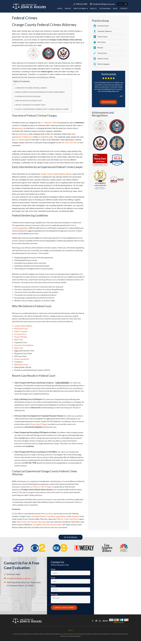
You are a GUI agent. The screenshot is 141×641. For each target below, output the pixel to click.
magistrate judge (46, 137)
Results (93, 8)
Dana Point (73, 519)
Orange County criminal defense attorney (56, 174)
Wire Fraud (18, 340)
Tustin (66, 519)
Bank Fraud (18, 348)
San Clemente (32, 522)
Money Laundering (21, 359)
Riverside (46, 525)
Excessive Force (20, 334)
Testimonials (104, 8)
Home (59, 8)
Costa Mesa (50, 516)
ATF (71, 143)
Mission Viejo (22, 522)
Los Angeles (37, 525)
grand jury (18, 128)
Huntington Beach (38, 516)
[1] (18, 492)
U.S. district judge (22, 140)
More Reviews (108, 102)
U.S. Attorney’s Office (49, 123)
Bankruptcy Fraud (21, 364)
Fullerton (59, 519)
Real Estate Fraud (21, 329)
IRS (75, 143)
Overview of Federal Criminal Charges (31, 88)
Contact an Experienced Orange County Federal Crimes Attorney (42, 109)
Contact (124, 8)
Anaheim (75, 516)
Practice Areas (80, 8)
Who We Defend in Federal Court (29, 100)
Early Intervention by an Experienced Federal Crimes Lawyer (40, 92)
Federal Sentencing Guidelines (28, 96)
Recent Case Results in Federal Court (31, 105)
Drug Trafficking (20, 337)
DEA (67, 143)
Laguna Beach (61, 516)
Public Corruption (21, 331)
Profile (68, 8)
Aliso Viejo (42, 522)
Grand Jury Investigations (24, 345)
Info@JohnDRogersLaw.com (103, 4)
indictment (22, 134)
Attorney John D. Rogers (38, 424)
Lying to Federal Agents (23, 326)
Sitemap (70, 630)
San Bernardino (56, 525)
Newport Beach (47, 513)
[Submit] (126, 4)
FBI (63, 143)
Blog (115, 8)
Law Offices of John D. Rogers (41, 487)
